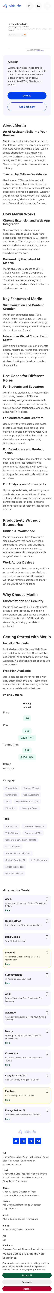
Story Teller (9, 1181)
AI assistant (11, 826)
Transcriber (32, 1219)
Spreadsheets (32, 1195)
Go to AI (27, 95)
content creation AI (15, 860)
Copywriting (9, 1173)
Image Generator (32, 1204)
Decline (27, 1288)
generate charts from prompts (20, 840)
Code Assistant (31, 794)
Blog (5, 1160)
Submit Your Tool (24, 1157)
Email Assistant (23, 1173)
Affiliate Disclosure (12, 1164)
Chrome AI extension (34, 826)
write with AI (11, 833)
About (46, 1157)
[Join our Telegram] (31, 1141)
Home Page (9, 1157)
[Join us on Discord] (16, 1141)
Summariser (11, 794)
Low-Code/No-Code (13, 1195)
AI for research (39, 860)
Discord (38, 1157)
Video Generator (25, 1229)
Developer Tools (29, 808)
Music (6, 1219)
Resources (14, 1160)
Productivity (11, 788)
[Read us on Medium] (38, 1141)
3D (4, 1240)
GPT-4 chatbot (12, 846)
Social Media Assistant (27, 801)
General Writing (31, 788)
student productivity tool (17, 853)
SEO (7, 801)
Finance (26, 1249)
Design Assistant (15, 1204)
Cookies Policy (28, 1160)
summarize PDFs (33, 833)
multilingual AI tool (14, 866)
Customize (27, 1282)
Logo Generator (11, 1208)
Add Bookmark (27, 106)
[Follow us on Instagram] (23, 1141)
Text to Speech (17, 1219)
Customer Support (12, 1249)
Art (4, 1204)
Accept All (27, 1275)
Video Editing (9, 1229)
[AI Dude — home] (12, 6)
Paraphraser (9, 1177)
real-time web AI (14, 873)
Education (10, 808)
